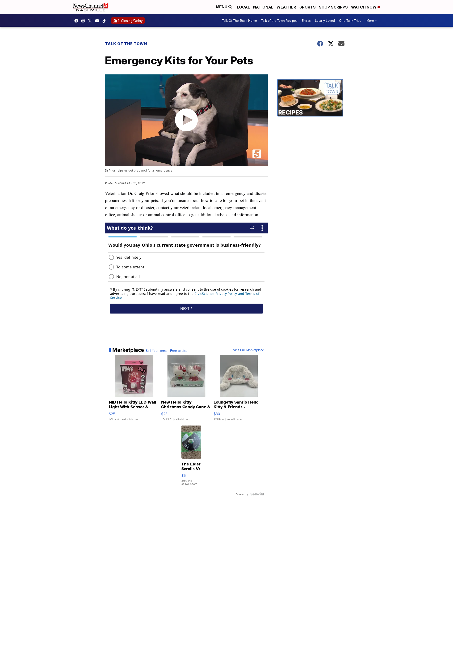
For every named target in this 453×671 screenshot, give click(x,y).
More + (371, 20)
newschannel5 (77, 21)
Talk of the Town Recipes (279, 20)
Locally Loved (325, 20)
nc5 (91, 21)
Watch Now (364, 7)
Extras (306, 20)
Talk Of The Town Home (239, 20)
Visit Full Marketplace (248, 350)
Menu (222, 7)
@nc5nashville (105, 21)
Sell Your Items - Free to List (166, 350)
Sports (307, 7)
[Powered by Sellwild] (257, 494)
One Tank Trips (350, 20)
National (263, 7)
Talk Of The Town (126, 43)
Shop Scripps (333, 7)
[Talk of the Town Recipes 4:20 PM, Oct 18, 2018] (312, 107)
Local (243, 7)
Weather (286, 7)
